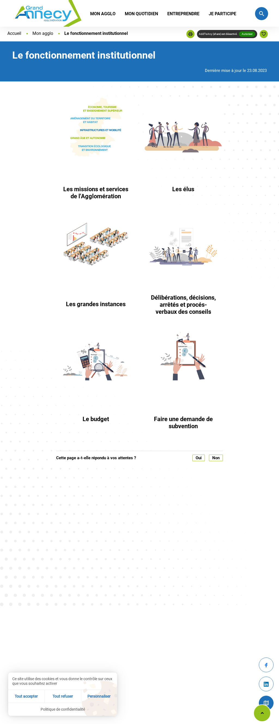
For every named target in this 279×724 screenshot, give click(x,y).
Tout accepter (26, 696)
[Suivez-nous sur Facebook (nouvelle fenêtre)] (266, 665)
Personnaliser (99, 696)
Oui (199, 457)
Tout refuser (63, 696)
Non (216, 457)
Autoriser (247, 33)
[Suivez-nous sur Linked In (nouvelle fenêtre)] (266, 684)
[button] (190, 34)
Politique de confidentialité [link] (63, 709)
